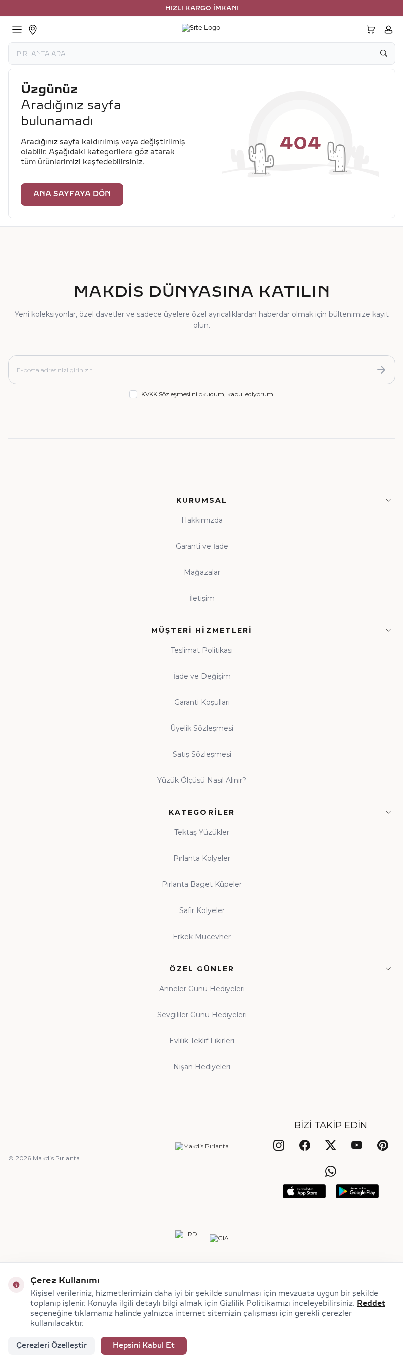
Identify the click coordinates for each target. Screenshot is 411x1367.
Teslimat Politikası (202, 650)
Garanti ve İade (202, 546)
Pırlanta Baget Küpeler (202, 884)
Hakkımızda (202, 520)
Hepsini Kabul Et (144, 1345)
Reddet (371, 1303)
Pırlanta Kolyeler (201, 858)
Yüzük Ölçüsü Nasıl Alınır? (201, 780)
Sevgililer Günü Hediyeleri (202, 1014)
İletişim (202, 598)
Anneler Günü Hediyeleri (202, 988)
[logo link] (201, 30)
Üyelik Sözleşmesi (201, 728)
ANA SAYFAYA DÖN (72, 194)
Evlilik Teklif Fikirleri (201, 1040)
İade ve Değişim (202, 676)
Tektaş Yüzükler (201, 832)
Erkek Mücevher (202, 936)
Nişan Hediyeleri (201, 1066)
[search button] (383, 53)
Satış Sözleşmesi (202, 754)
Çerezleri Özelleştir (51, 1345)
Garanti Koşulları (202, 702)
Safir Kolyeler (202, 910)
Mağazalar (202, 572)
